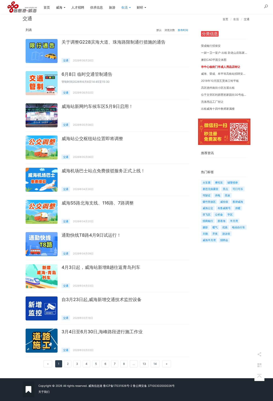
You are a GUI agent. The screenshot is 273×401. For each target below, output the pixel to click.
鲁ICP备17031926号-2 (117, 385)
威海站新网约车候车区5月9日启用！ (97, 106)
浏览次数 (169, 30)
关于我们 (44, 391)
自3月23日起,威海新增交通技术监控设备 (101, 299)
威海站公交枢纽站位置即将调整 (92, 138)
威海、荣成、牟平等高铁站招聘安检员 (225, 73)
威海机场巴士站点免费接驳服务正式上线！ (103, 170)
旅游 (112, 7)
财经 (140, 7)
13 (144, 363)
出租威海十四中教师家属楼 (218, 108)
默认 (159, 30)
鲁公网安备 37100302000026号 (154, 385)
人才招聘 (77, 7)
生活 (125, 7)
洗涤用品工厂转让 (212, 101)
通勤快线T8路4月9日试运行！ (91, 235)
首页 (47, 7)
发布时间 (183, 30)
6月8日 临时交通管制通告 (87, 74)
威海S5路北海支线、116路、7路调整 (98, 202)
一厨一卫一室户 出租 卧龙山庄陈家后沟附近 (228, 52)
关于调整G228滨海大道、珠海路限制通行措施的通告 (113, 42)
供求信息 (96, 7)
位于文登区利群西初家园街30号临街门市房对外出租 (233, 94)
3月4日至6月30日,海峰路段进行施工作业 (102, 331)
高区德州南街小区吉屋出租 (218, 87)
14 (155, 363)
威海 (59, 7)
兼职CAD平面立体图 (213, 59)
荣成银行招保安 (211, 45)
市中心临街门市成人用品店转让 (220, 66)
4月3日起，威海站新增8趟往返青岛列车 (101, 267)
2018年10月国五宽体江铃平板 (220, 80)
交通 (246, 19)
